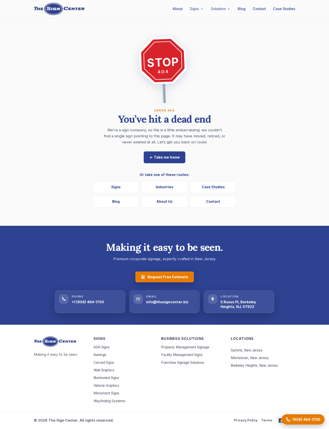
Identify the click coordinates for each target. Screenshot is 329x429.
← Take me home (165, 157)
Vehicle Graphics (106, 385)
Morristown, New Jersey (250, 358)
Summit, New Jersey (247, 350)
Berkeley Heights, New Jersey (254, 365)
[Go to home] (59, 9)
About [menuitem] (177, 8)
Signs (116, 187)
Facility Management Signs (182, 355)
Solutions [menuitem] (218, 9)
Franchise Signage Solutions (182, 362)
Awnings (100, 355)
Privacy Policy (246, 420)
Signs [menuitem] (194, 9)
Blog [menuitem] (242, 8)
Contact (213, 201)
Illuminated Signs (106, 378)
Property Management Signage (185, 347)
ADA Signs (101, 347)
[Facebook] (281, 420)
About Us (164, 201)
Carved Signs (104, 362)
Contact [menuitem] (259, 8)
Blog (116, 201)
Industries (164, 187)
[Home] (55, 341)
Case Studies (213, 187)
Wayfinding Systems (109, 401)
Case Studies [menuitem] (284, 8)
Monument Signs (106, 393)
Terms (266, 420)
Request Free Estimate (167, 277)
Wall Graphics (104, 370)
